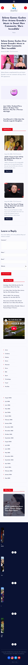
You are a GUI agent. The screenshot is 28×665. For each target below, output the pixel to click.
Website (3, 266)
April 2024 (7, 463)
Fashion (7, 357)
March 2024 (8, 467)
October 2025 (8, 434)
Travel (6, 383)
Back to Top (14, 662)
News (6, 368)
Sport (6, 375)
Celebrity (7, 353)
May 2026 (7, 408)
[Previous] (21, 490)
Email (3, 259)
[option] (14, 505)
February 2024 (8, 470)
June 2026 (7, 405)
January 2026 (8, 423)
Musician (7, 364)
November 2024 (9, 456)
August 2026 (8, 397)
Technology (8, 379)
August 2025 (8, 441)
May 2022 (7, 478)
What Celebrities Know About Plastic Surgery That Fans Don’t (14, 508)
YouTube (7, 386)
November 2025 (9, 430)
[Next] (23, 490)
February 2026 (8, 419)
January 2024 (8, 474)
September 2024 (9, 460)
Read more (8, 171)
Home (14, 32)
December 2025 (9, 427)
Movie (6, 361)
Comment (4, 240)
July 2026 (7, 401)
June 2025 (7, 449)
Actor (6, 350)
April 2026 (7, 412)
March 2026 (8, 416)
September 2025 (9, 438)
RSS (6, 372)
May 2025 (7, 452)
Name (3, 252)
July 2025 (7, 445)
